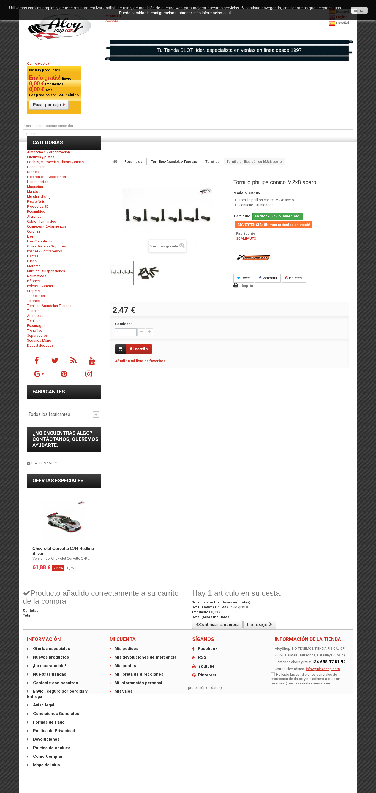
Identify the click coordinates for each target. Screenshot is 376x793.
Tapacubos (36, 296)
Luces (32, 261)
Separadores (37, 335)
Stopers (33, 291)
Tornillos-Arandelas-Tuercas (49, 306)
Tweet (245, 278)
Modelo (240, 193)
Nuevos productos (50, 657)
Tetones (33, 301)
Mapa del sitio (46, 764)
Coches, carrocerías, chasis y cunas (55, 162)
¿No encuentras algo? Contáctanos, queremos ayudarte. (65, 439)
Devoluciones (45, 739)
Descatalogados (40, 345)
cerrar (359, 10)
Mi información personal (138, 682)
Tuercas (33, 311)
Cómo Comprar (47, 756)
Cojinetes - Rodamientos (46, 226)
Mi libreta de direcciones (139, 674)
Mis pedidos (126, 648)
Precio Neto (36, 201)
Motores (33, 266)
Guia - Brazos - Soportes (46, 246)
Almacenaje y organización (48, 152)
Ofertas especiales (58, 480)
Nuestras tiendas (49, 674)
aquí (227, 12)
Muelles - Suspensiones (46, 271)
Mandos (33, 192)
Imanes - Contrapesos (44, 251)
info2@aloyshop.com (323, 669)
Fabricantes (48, 392)
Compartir (269, 278)
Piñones (33, 281)
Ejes (30, 236)
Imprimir (249, 286)
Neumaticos (36, 276)
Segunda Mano (39, 340)
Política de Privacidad (53, 730)
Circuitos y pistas (40, 157)
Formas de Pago (48, 722)
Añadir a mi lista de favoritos (140, 361)
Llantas (33, 256)
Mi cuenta (123, 639)
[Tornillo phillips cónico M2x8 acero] (122, 273)
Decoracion (36, 167)
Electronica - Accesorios (46, 177)
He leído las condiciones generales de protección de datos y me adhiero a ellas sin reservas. (306, 678)
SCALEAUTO (246, 238)
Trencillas (34, 330)
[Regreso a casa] (115, 161)
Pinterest (295, 278)
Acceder (112, 20)
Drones (33, 172)
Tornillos (33, 321)
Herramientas (37, 182)
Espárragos (36, 325)
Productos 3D (38, 206)
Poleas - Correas (40, 286)
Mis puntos (125, 665)
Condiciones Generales (55, 713)
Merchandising (39, 197)
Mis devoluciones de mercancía (145, 657)
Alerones (34, 216)
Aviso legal (43, 705)
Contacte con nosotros (55, 682)
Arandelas (35, 316)
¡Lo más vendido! (49, 665)
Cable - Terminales (41, 221)
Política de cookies (51, 747)
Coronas (33, 231)
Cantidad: (123, 324)
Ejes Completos (39, 241)
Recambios (36, 211)
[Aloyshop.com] (64, 27)
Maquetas (35, 187)
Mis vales (123, 691)
